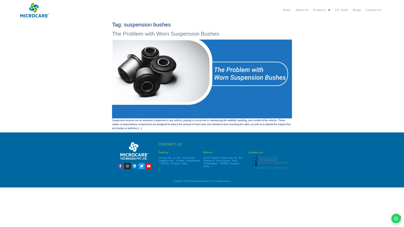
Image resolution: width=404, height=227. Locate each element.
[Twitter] (142, 166)
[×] (396, 218)
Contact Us (373, 10)
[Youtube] (149, 166)
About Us (302, 10)
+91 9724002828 (267, 160)
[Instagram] (127, 166)
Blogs (357, 10)
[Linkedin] (134, 166)
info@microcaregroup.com (273, 162)
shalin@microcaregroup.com (272, 167)
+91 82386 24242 (268, 157)
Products (319, 10)
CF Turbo (341, 10)
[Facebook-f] (120, 166)
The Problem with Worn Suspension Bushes (165, 34)
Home (287, 10)
